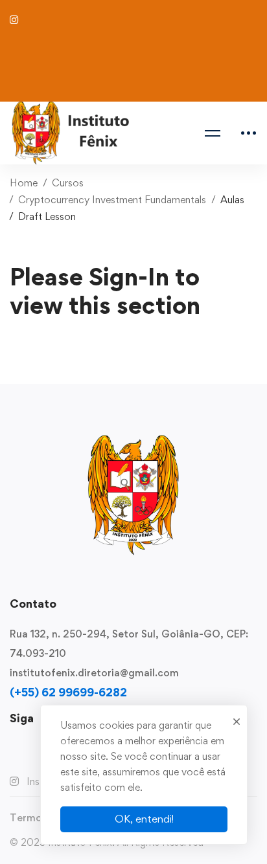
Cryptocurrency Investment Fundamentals (112, 200)
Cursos (68, 183)
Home (24, 183)
